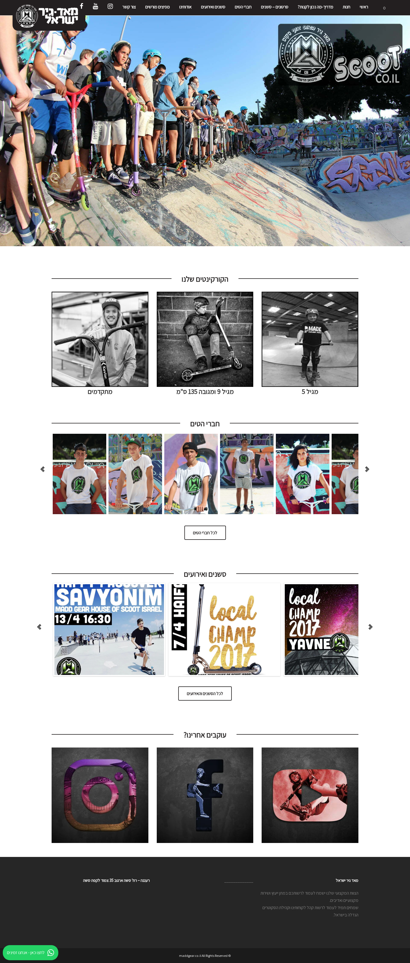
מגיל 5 (310, 391)
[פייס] (81, 7)
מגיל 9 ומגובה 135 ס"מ (205, 391)
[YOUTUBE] (95, 7)
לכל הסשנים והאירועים (205, 693)
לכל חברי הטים (205, 533)
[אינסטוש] (110, 7)
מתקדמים (100, 391)
